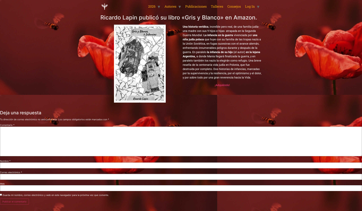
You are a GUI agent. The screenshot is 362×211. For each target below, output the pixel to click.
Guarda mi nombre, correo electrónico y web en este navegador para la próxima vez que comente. (56, 195)
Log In (250, 6)
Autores (170, 6)
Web (2, 184)
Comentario (7, 125)
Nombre (5, 161)
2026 (152, 6)
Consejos (234, 6)
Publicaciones (196, 6)
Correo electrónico (11, 172)
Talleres (217, 6)
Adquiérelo (222, 85)
